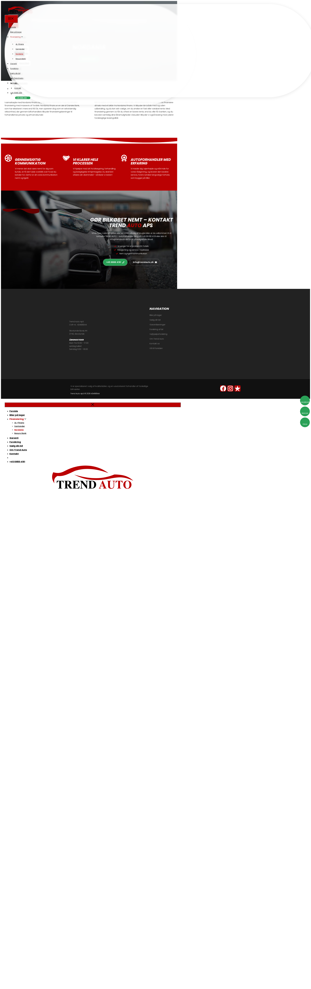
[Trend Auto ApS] (16, 13)
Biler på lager (16, 32)
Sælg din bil (15, 73)
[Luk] (93, 404)
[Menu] (11, 19)
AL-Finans (20, 44)
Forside (13, 27)
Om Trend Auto (16, 78)
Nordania (19, 54)
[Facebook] (223, 388)
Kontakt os (155, 343)
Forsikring (14, 68)
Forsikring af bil (156, 329)
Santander (20, 49)
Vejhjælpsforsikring (158, 334)
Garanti (13, 63)
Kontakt (13, 83)
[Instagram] (230, 388)
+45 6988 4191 (21, 98)
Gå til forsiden (156, 348)
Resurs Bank (21, 59)
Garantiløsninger (157, 324)
